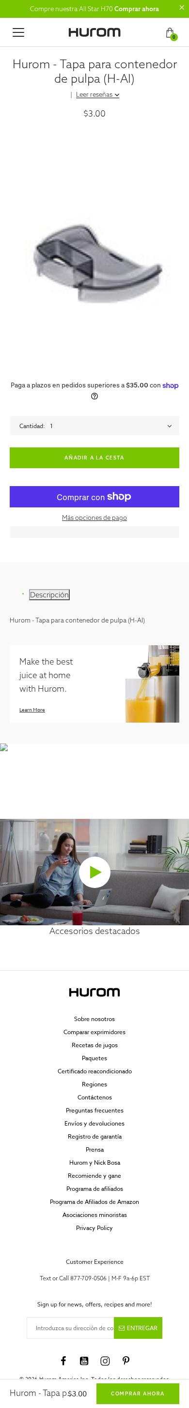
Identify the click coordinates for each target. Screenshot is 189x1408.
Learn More (32, 709)
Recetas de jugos (95, 1045)
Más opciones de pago (94, 517)
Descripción (49, 594)
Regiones (94, 1084)
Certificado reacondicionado (95, 1071)
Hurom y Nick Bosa (94, 1162)
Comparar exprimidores (94, 1032)
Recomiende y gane (94, 1175)
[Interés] (126, 1361)
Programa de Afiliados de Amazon (94, 1202)
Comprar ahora (136, 9)
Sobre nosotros (94, 1019)
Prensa (95, 1149)
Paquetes (94, 1058)
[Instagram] (105, 1361)
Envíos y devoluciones (94, 1123)
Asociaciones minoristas (95, 1215)
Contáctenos (95, 1097)
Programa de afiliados (94, 1189)
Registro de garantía (95, 1136)
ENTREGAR (142, 1328)
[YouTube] (84, 1361)
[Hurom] (94, 32)
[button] (181, 7)
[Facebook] (63, 1361)
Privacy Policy (94, 1228)
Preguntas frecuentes (95, 1110)
